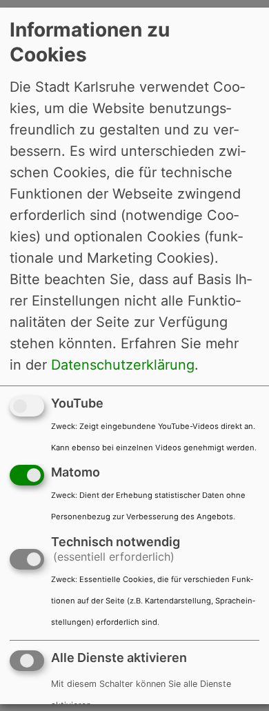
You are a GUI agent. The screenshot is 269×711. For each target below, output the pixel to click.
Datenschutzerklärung (123, 364)
